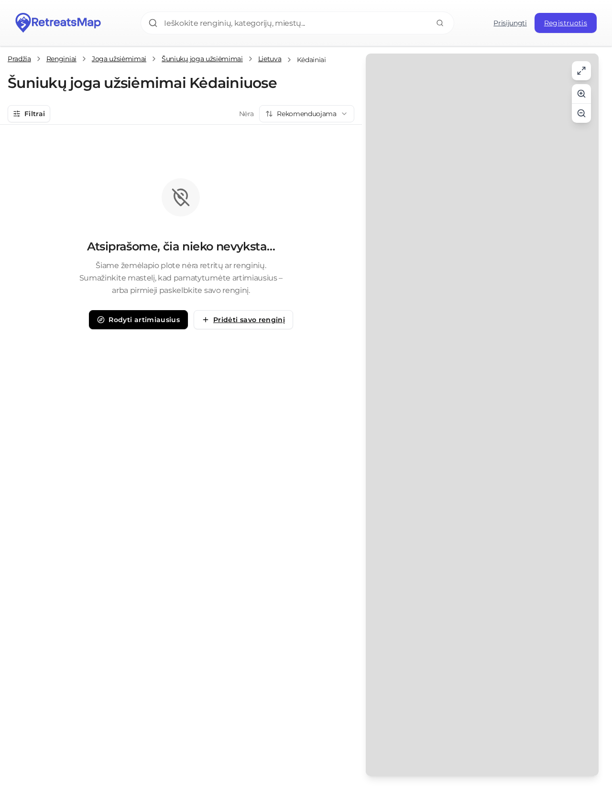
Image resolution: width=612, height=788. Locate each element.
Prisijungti (509, 23)
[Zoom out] (581, 113)
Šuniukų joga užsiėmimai (202, 58)
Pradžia (19, 58)
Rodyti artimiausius (144, 319)
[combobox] (306, 113)
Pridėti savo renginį (249, 319)
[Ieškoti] (439, 22)
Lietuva (270, 58)
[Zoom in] (581, 93)
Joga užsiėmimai (119, 58)
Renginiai (61, 58)
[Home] (58, 23)
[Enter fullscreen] (581, 70)
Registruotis (565, 23)
